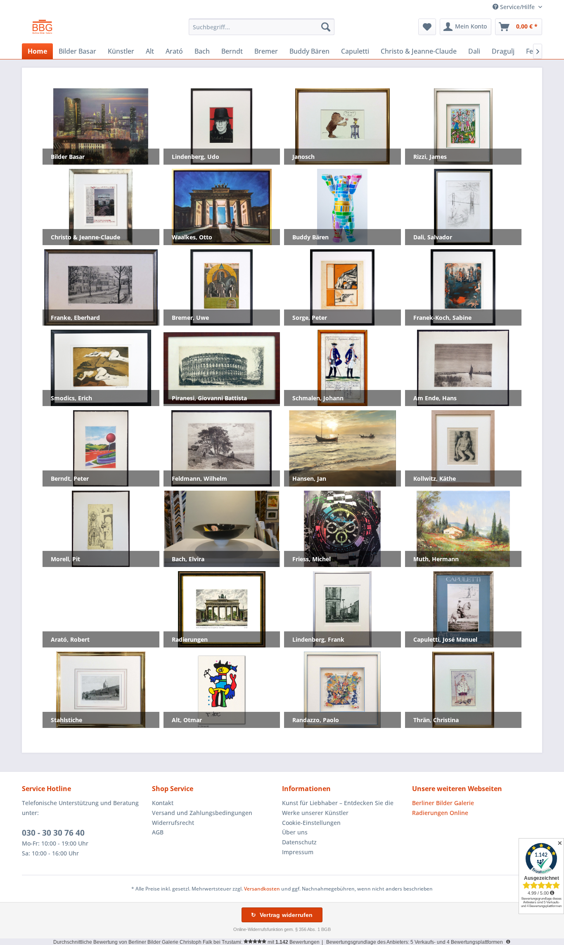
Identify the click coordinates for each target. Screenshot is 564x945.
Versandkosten (262, 888)
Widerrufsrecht (173, 823)
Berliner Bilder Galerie (443, 803)
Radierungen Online (440, 813)
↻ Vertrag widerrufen (282, 915)
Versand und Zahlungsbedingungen (202, 813)
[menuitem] (261, 27)
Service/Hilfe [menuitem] (517, 7)
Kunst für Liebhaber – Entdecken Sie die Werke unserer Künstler (337, 808)
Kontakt (162, 803)
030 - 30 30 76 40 (53, 832)
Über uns (295, 832)
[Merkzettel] (427, 27)
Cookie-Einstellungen (311, 823)
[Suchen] (325, 27)
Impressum (297, 852)
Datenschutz (299, 842)
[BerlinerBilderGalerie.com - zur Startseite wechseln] (42, 29)
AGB (158, 832)
